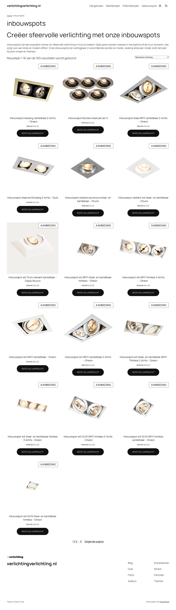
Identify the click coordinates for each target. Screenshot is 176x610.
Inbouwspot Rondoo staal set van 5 (88, 118)
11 (81, 541)
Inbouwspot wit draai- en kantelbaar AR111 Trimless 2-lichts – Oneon (143, 358)
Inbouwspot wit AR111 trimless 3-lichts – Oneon (143, 279)
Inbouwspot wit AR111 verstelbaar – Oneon (32, 357)
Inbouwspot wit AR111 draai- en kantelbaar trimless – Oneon (88, 279)
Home (9, 15)
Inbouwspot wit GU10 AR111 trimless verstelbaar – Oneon (143, 438)
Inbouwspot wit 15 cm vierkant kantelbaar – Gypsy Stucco (33, 279)
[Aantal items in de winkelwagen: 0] (166, 6)
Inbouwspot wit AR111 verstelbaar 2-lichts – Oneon (88, 358)
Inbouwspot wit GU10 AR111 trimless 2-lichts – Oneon (88, 438)
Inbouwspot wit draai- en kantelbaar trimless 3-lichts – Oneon (33, 438)
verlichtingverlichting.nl (24, 6)
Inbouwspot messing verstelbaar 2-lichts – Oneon (33, 119)
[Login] (160, 6)
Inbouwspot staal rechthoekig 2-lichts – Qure (32, 197)
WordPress (164, 601)
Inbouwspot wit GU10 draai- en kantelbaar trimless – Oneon (32, 518)
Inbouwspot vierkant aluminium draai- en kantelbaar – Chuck (88, 199)
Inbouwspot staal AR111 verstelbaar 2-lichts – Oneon (143, 119)
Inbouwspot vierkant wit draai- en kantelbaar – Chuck (143, 199)
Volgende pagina (94, 541)
